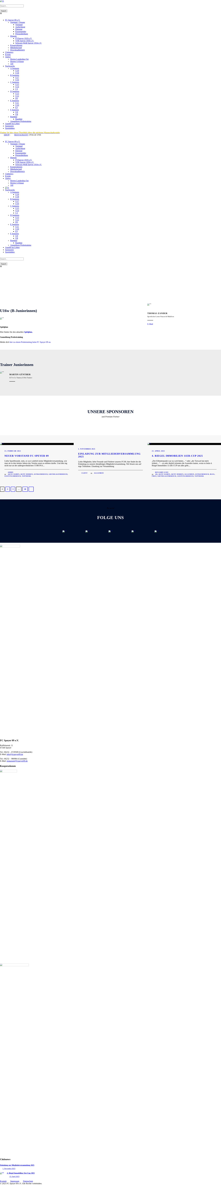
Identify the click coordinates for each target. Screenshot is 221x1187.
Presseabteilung (21, 34)
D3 (16, 98)
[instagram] (7, 137)
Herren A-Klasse (17, 61)
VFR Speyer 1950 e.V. (24, 41)
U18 (17, 73)
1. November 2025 (86, 449)
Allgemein (99, 473)
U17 (17, 77)
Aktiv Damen (13, 474)
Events (8, 54)
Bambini (13, 117)
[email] (1, 137)
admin (10, 472)
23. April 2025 (158, 451)
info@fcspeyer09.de (15, 754)
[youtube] (5, 137)
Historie (13, 36)
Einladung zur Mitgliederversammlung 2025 (17, 1165)
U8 (16, 114)
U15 (17, 84)
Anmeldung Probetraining (20, 121)
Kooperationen (16, 45)
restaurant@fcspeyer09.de (17, 761)
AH (11, 64)
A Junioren (14, 68)
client (84, 473)
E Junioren (14, 101)
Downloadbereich (17, 50)
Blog (212, 474)
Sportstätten (10, 128)
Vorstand (19, 25)
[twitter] (4, 137)
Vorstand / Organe (17, 22)
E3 (16, 107)
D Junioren (14, 91)
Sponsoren (9, 126)
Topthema (26, 476)
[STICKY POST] (2, 443)
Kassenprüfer (20, 31)
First (154, 476)
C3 (16, 89)
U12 (17, 96)
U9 (16, 112)
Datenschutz (28, 1181)
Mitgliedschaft (16, 48)
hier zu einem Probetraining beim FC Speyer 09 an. (30, 342)
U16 (17, 80)
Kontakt (3, 1181)
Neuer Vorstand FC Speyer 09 (26, 455)
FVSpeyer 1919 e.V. (23, 38)
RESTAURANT (21, 135)
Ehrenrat (18, 29)
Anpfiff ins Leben (12, 124)
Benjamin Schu (162, 472)
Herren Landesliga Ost (19, 59)
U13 (17, 94)
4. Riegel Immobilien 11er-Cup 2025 (177, 455)
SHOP (6, 135)
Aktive (8, 57)
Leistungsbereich (12, 476)
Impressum (14, 1181)
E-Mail (150, 324)
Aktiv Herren (26, 474)
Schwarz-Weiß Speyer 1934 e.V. (28, 43)
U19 (17, 71)
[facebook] (2, 137)
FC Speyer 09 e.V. (12, 20)
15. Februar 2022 (12, 451)
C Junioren (14, 82)
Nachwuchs (10, 66)
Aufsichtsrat (20, 27)
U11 (17, 103)
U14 (17, 87)
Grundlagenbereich (58, 474)
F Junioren (14, 110)
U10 (17, 105)
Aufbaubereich (41, 474)
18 (25, 489)
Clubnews (9, 52)
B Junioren (14, 75)
